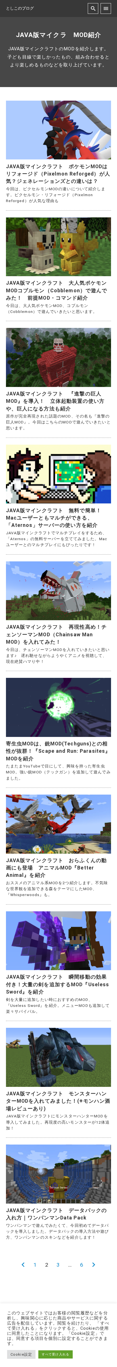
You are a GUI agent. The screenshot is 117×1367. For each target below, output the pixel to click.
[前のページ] (23, 1265)
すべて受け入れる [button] (55, 1354)
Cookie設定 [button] (21, 1354)
